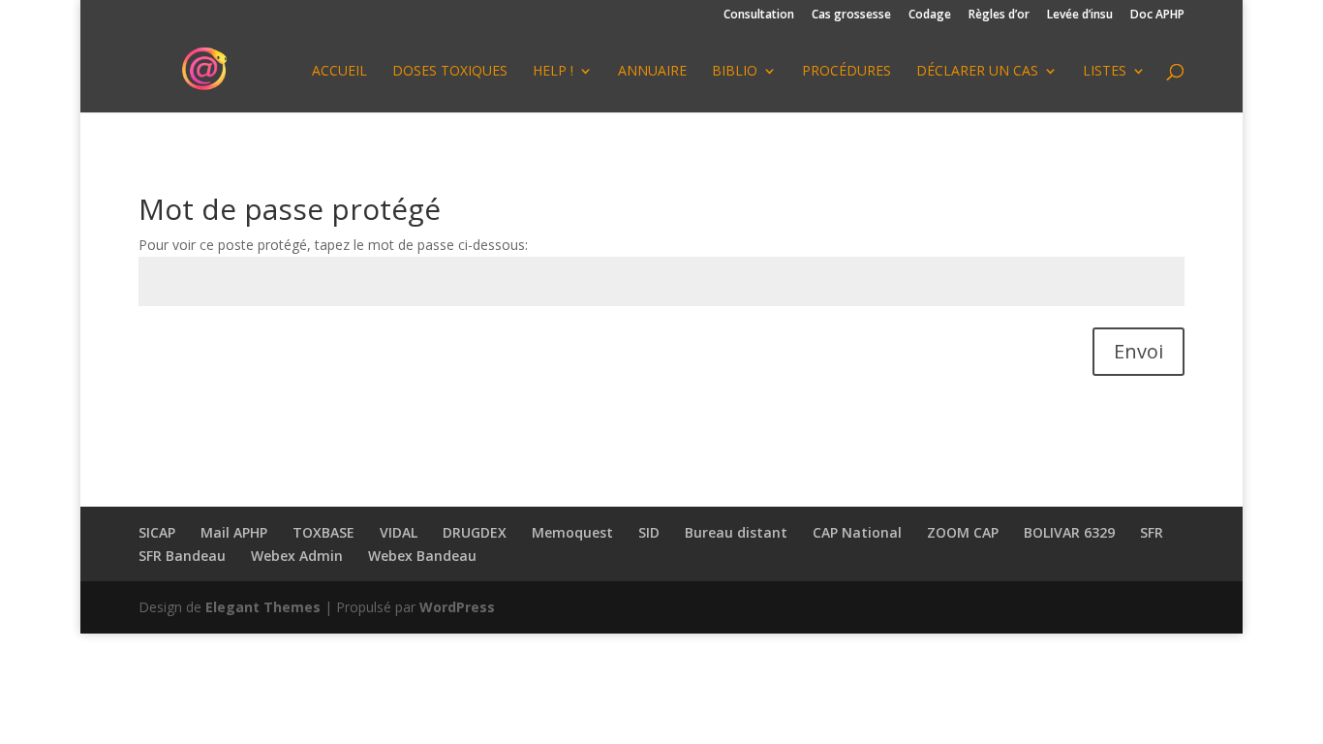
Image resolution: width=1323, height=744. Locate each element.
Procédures (846, 71)
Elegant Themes (263, 607)
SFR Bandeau (182, 555)
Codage (929, 15)
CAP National (857, 532)
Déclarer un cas (977, 71)
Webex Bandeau (422, 555)
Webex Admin (297, 555)
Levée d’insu (1080, 15)
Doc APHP (1157, 15)
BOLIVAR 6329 (1069, 532)
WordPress (457, 607)
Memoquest (572, 532)
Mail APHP (233, 532)
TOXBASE (323, 532)
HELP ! (553, 71)
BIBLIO (734, 71)
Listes (1104, 71)
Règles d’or (999, 15)
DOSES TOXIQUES (450, 71)
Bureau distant (736, 532)
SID (649, 532)
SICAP (156, 532)
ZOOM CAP (963, 532)
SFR (1151, 532)
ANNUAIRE (652, 71)
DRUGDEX (475, 532)
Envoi (1138, 351)
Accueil (339, 71)
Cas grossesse (851, 15)
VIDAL (398, 532)
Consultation (758, 15)
